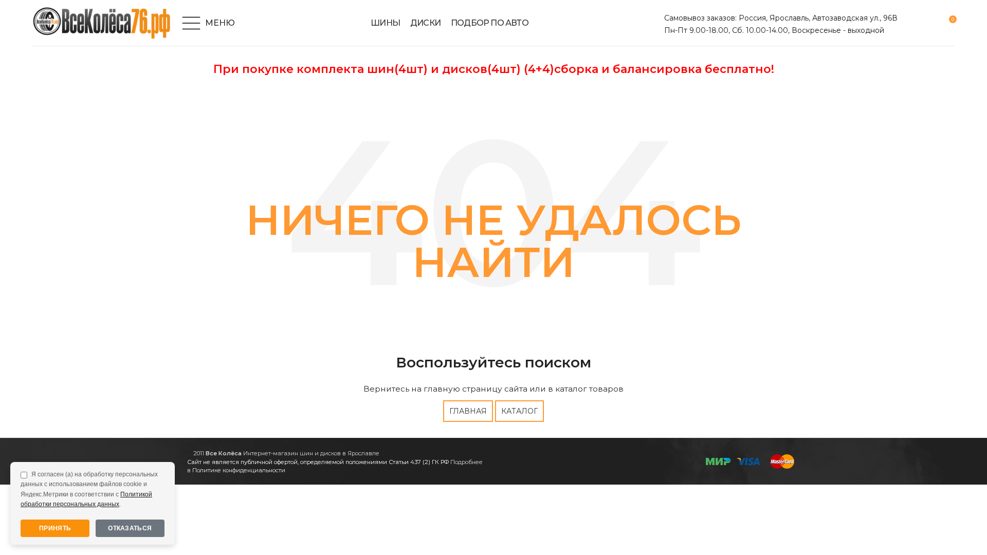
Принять (55, 528)
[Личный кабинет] (912, 23)
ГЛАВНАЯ (468, 411)
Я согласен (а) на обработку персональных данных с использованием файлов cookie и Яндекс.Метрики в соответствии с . (89, 489)
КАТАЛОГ (519, 411)
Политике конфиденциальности (238, 470)
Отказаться (130, 528)
